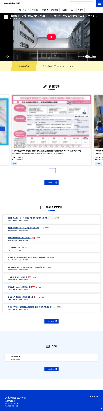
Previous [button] (2, 129)
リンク (73, 10)
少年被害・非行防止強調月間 (17, 277)
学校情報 (35, 10)
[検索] (90, 3)
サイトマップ (94, 397)
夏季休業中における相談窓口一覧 (19, 287)
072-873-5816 (13, 403)
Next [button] (100, 129)
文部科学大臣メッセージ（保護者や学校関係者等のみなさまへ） (29, 218)
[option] (51, 37)
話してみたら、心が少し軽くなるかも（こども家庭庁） (25, 267)
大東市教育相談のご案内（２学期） (19, 238)
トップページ (24, 10)
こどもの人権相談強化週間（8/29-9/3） (21, 297)
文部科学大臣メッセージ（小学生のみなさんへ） (23, 228)
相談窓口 (64, 10)
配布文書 (54, 10)
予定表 (80, 10)
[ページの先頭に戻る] (100, 408)
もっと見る (50, 182)
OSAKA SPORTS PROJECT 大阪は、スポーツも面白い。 (27, 257)
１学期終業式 (12, 247)
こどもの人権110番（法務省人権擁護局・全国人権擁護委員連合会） (30, 307)
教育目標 (45, 10)
